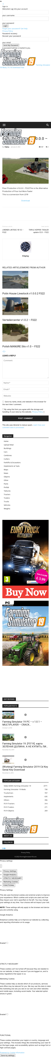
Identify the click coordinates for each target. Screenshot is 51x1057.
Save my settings (7, 1055)
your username (8, 15)
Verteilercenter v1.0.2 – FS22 (19, 319)
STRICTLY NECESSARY (12, 878)
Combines (8, 455)
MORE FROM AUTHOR (34, 267)
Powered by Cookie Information (12, 1053)
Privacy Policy (7, 31)
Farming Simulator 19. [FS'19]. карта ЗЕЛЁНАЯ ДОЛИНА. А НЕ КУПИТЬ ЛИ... (25, 745)
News (6, 473)
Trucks (6, 501)
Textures (7, 491)
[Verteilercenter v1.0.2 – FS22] (25, 306)
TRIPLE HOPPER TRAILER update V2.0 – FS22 (39, 231)
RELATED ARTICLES (12, 267)
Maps (6, 469)
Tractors (7, 494)
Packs (6, 484)
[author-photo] (25, 253)
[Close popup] (1, 866)
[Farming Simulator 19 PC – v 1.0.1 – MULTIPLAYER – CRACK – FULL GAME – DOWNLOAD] (25, 715)
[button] (4, 125)
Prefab (6, 487)
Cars (5, 452)
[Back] (3, 4)
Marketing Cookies (10, 882)
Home (6, 441)
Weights (7, 508)
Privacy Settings (9, 871)
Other (6, 480)
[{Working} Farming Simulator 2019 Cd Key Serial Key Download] (25, 760)
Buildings (7, 448)
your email (6, 42)
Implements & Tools (12, 466)
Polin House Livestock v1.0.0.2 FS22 (23, 293)
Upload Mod (9, 445)
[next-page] (5, 352)
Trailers (7, 498)
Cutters (7, 459)
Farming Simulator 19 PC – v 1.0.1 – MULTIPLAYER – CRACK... (22, 723)
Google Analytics (9, 875)
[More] (15, 152)
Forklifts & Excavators (12, 462)
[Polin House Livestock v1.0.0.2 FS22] (25, 280)
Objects (7, 477)
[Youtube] (4, 848)
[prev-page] (3, 352)
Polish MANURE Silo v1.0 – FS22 (21, 346)
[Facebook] (4, 152)
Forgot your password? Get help (15, 28)
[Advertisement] (25, 95)
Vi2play (7, 147)
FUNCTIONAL (8, 885)
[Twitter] (10, 152)
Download (25, 200)
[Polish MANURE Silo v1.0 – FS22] (25, 333)
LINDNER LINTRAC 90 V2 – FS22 (12, 231)
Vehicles (7, 505)
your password (8, 23)
